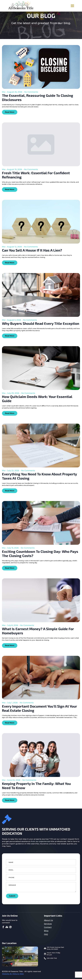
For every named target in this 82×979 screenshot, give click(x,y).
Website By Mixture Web (13, 974)
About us (48, 920)
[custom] (7, 927)
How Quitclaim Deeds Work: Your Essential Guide (37, 398)
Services (48, 924)
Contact (48, 927)
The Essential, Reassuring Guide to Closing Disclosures (37, 97)
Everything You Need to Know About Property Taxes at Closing (39, 476)
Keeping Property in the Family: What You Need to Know (36, 785)
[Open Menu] (72, 5)
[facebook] (3, 927)
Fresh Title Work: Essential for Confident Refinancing (36, 175)
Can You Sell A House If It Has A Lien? (32, 250)
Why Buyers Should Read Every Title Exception (40, 323)
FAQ (46, 934)
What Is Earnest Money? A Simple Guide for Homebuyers (38, 631)
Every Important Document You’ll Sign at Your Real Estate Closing (39, 708)
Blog (46, 931)
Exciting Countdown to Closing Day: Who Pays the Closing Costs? (40, 553)
